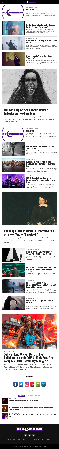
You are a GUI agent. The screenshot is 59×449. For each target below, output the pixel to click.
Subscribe (50, 440)
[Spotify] (38, 384)
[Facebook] (15, 384)
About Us (8, 440)
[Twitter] (21, 384)
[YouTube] (32, 384)
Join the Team (16, 440)
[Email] (43, 384)
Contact (43, 440)
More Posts (29, 376)
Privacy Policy (35, 440)
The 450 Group (26, 440)
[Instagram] (26, 384)
